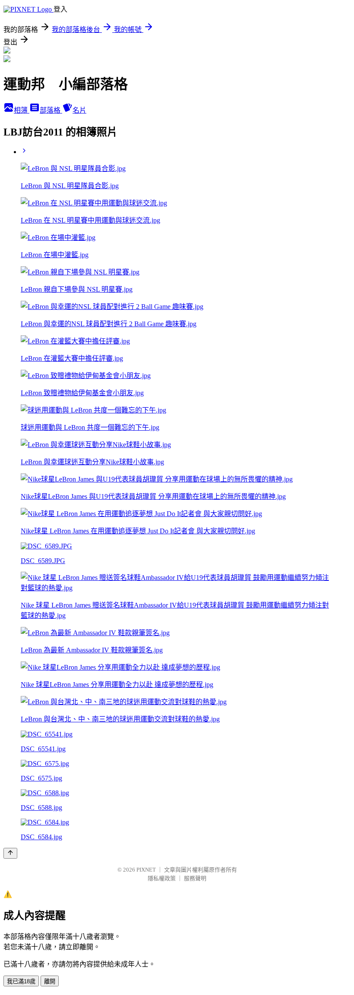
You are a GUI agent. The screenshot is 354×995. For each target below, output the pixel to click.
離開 (49, 981)
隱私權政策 (162, 878)
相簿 (21, 110)
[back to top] (10, 853)
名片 (79, 110)
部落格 (51, 110)
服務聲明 (195, 878)
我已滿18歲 (21, 981)
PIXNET (146, 869)
